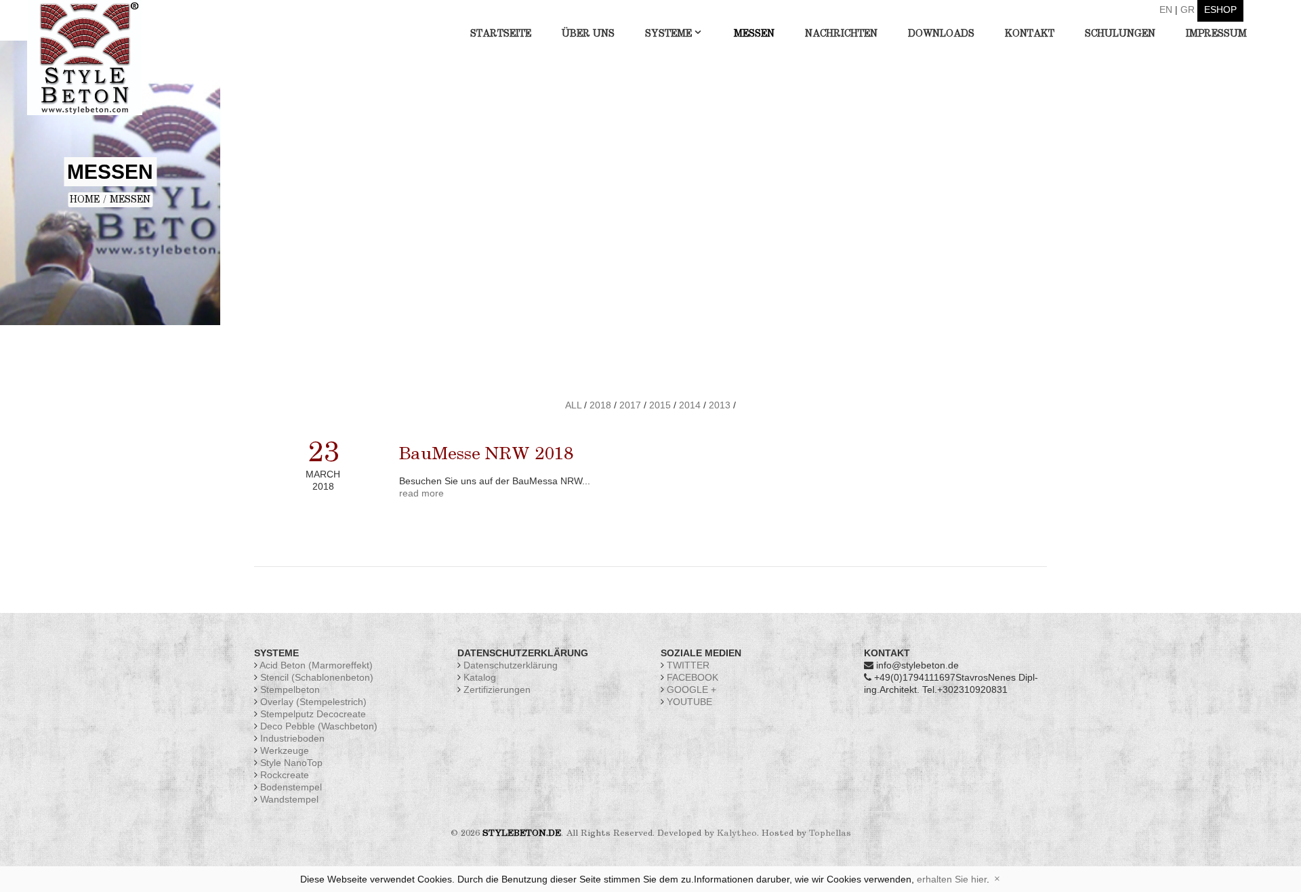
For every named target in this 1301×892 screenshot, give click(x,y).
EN (1165, 9)
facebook (691, 677)
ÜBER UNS (588, 34)
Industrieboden (292, 738)
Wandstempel (289, 799)
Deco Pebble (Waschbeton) (318, 726)
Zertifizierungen (497, 689)
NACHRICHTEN (841, 34)
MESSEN (754, 34)
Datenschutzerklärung (510, 665)
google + (690, 689)
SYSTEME (668, 34)
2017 (630, 405)
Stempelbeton (290, 689)
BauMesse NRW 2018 (486, 454)
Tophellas (830, 833)
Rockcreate (284, 774)
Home (85, 200)
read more (421, 493)
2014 (690, 405)
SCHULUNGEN (1120, 34)
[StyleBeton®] (84, 56)
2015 (660, 405)
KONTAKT (1029, 34)
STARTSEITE (500, 34)
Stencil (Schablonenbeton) (316, 677)
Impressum (1216, 34)
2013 (719, 405)
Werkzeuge (284, 750)
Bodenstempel (291, 787)
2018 (600, 405)
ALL (573, 405)
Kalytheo (737, 833)
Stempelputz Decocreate (313, 713)
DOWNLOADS (941, 34)
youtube (688, 701)
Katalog (479, 677)
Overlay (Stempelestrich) (313, 701)
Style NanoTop (291, 762)
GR (1187, 9)
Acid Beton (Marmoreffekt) (316, 665)
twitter (686, 665)
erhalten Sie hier (952, 879)
